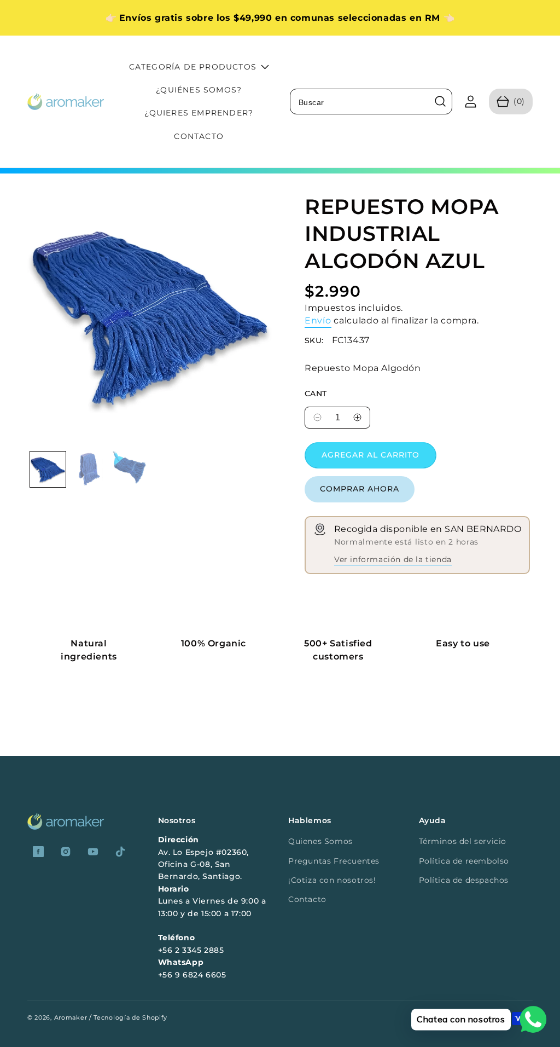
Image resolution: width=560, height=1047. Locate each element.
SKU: (314, 340)
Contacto (307, 899)
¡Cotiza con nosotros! (332, 880)
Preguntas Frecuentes (334, 861)
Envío (318, 320)
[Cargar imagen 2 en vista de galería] (89, 469)
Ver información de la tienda (393, 559)
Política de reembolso (464, 861)
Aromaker (71, 1017)
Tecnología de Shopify (130, 1017)
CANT (316, 393)
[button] (511, 101)
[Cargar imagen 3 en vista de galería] (130, 469)
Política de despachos (464, 880)
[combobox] (371, 101)
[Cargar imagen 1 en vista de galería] (48, 469)
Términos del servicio (463, 841)
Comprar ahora (359, 489)
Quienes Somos (320, 841)
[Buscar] (440, 101)
